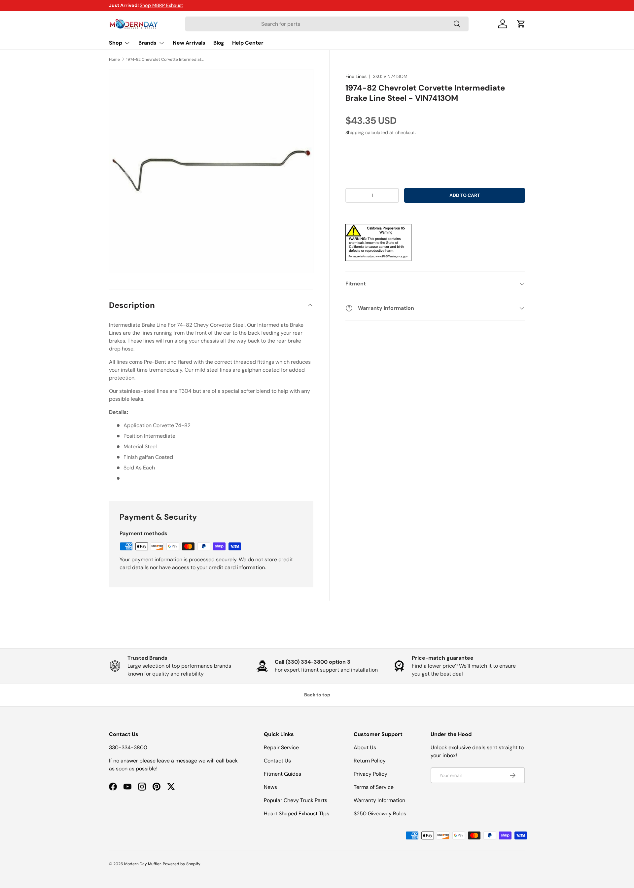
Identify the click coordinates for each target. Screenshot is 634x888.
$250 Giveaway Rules (380, 813)
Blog (218, 42)
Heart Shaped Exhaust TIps (296, 813)
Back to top (317, 695)
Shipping (354, 132)
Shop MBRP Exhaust (161, 5)
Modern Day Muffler (142, 864)
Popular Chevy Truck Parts (295, 800)
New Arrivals (189, 42)
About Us (365, 747)
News (270, 787)
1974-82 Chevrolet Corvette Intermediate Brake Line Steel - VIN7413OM (165, 59)
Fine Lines (356, 76)
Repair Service (281, 747)
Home (114, 59)
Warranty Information (379, 800)
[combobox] (327, 24)
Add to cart (464, 195)
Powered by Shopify (181, 864)
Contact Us (277, 760)
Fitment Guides (282, 773)
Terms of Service (374, 787)
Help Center (248, 42)
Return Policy (370, 760)
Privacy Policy (370, 773)
